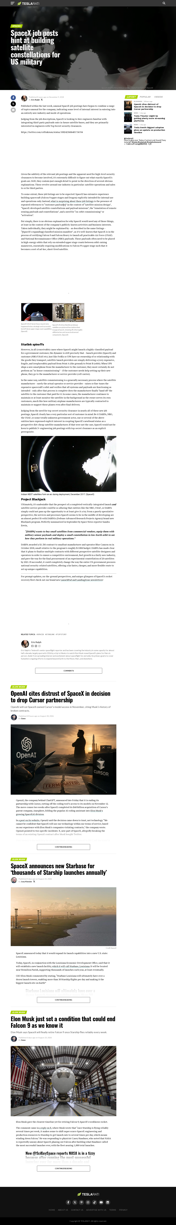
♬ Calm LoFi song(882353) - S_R (137, 144)
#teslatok (142, 142)
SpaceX (41, 634)
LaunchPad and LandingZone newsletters (82, 579)
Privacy (123, 1210)
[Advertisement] (68, 154)
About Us (63, 1210)
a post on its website (29, 820)
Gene (23, 718)
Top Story (61, 634)
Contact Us (77, 1210)
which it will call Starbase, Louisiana (71, 966)
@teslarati (128, 138)
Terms (112, 1210)
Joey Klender (26, 881)
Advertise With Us (96, 1210)
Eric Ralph (35, 100)
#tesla (134, 142)
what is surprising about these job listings (72, 201)
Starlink (50, 634)
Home (52, 1210)
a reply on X (45, 1127)
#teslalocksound (154, 142)
